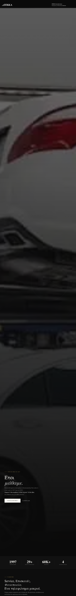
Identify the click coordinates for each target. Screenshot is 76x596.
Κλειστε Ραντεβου (12, 500)
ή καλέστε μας (26, 500)
